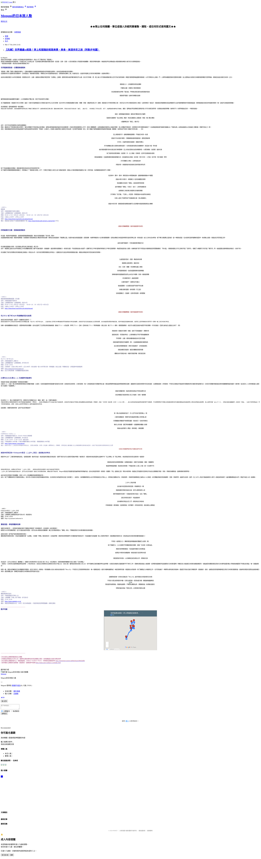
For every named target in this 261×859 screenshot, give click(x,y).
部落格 (7, 39)
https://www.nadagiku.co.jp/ (13, 601)
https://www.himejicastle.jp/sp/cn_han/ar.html (41, 221)
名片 (6, 41)
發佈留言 (4, 713)
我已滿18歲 (5, 855)
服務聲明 (150, 830)
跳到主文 (4, 21)
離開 (11, 855)
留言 (18, 685)
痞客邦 (14, 685)
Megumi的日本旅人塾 (16, 16)
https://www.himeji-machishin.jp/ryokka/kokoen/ (19, 219)
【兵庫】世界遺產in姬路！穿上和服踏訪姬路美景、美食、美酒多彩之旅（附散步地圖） (52, 49)
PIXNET (115, 830)
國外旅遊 (16, 691)
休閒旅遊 (17, 32)
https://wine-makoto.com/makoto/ (15, 443)
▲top (2, 697)
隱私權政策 (142, 830)
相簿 (6, 36)
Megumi (3, 674)
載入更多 (4, 701)
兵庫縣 (15, 694)
